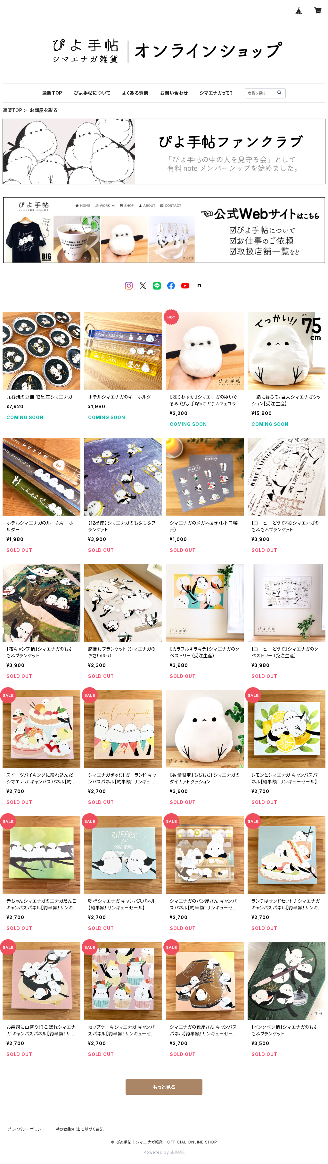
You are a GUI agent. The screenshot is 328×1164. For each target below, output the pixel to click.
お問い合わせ (174, 93)
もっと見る (164, 1087)
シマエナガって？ (216, 93)
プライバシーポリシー (26, 1129)
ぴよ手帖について (92, 93)
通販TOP (52, 93)
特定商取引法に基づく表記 (80, 1129)
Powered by (157, 1152)
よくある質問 (135, 93)
